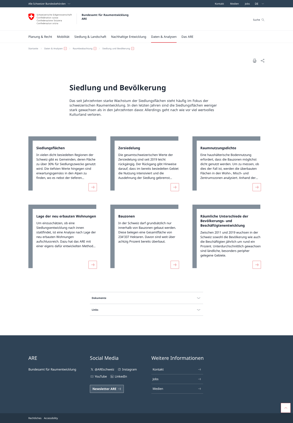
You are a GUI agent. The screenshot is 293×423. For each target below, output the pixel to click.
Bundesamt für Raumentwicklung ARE (105, 17)
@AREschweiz (104, 369)
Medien (158, 389)
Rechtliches (35, 418)
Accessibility (51, 418)
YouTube (101, 376)
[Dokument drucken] (255, 61)
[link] (64, 165)
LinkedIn (121, 376)
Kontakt (158, 369)
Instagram (129, 369)
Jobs (156, 379)
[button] (40, 36)
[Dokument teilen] (262, 61)
